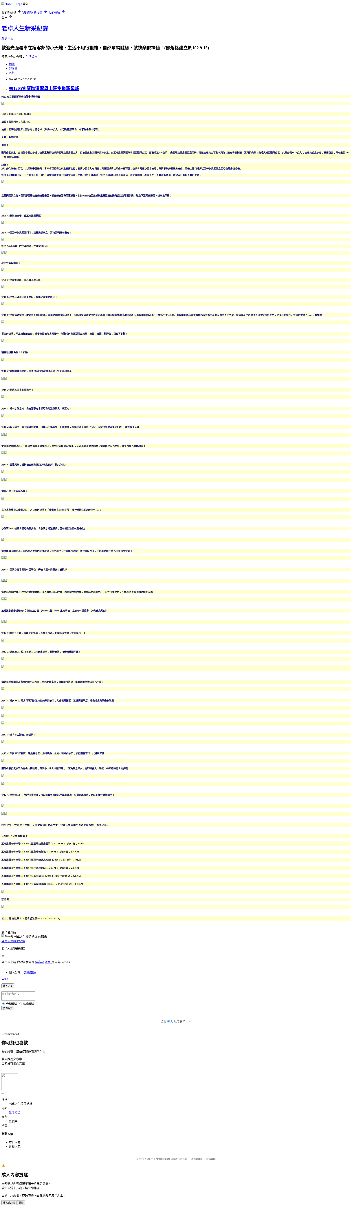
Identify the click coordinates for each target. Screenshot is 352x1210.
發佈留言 (7, 1008)
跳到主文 (7, 38)
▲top (4, 978)
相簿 (12, 64)
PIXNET (148, 1159)
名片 (12, 72)
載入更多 (7, 986)
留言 (48, 962)
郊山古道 (30, 972)
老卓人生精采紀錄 (24, 28)
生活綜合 (31, 56)
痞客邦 (39, 962)
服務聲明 (211, 1159)
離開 (21, 1202)
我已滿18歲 (9, 1202)
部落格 (13, 68)
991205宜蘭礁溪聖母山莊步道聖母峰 (44, 88)
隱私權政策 (197, 1159)
